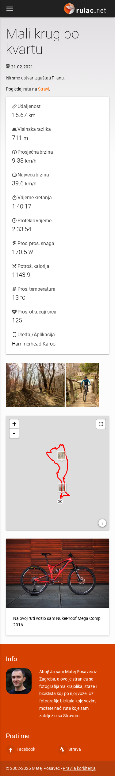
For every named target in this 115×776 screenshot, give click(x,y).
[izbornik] (10, 8)
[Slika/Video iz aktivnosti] (35, 385)
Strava (74, 749)
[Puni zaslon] (100, 424)
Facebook (26, 749)
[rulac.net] (86, 10)
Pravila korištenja (79, 768)
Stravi (43, 89)
